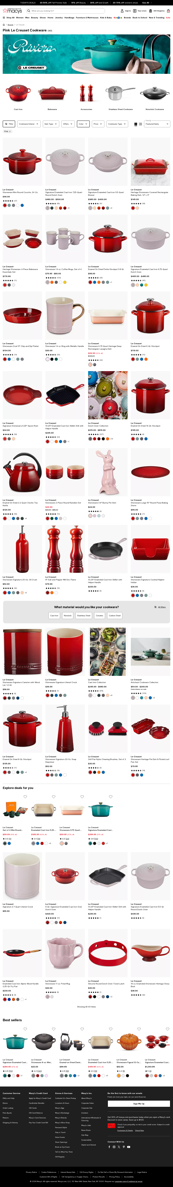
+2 (26, 593)
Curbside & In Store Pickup (65, 1098)
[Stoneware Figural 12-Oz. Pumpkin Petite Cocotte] (129, 1041)
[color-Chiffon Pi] (47, 359)
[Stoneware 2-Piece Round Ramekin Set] (65, 472)
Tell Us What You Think (64, 1152)
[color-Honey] (146, 285)
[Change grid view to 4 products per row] (135, 124)
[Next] (39, 162)
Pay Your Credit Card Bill (38, 1123)
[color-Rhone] (99, 438)
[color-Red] (103, 843)
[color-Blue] (99, 515)
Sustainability (86, 1140)
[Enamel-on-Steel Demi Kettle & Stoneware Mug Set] (72, 1041)
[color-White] (17, 205)
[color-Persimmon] (118, 1075)
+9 (111, 695)
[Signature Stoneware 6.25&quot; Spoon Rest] (22, 395)
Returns (6, 1118)
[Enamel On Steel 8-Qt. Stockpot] (22, 729)
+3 (111, 208)
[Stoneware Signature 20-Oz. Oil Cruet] (22, 549)
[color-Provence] (94, 515)
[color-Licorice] (103, 438)
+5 (68, 208)
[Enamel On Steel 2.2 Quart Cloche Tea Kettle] (22, 472)
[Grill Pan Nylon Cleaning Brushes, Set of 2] (108, 729)
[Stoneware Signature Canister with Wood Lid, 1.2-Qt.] (22, 652)
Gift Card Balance (36, 1113)
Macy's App (59, 1108)
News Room (86, 1130)
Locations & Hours (62, 1103)
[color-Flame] (60, 208)
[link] (22, 197)
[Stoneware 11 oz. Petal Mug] (65, 953)
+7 (107, 843)
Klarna (5, 1103)
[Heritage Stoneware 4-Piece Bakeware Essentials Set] (22, 239)
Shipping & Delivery (10, 1123)
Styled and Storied (88, 1145)
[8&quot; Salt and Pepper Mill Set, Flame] (65, 549)
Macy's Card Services (37, 1118)
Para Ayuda (7, 1113)
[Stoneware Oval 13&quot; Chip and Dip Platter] (22, 315)
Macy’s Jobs (86, 1125)
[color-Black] (52, 359)
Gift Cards (33, 1108)
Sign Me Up (138, 1103)
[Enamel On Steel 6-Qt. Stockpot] (150, 315)
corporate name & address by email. (129, 1181)
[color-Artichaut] (52, 208)
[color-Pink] (90, 515)
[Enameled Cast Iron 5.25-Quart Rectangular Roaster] (43, 809)
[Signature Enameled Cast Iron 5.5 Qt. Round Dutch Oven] (150, 876)
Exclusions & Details (125, 1130)
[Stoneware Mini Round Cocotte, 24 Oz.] (22, 162)
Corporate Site (86, 1108)
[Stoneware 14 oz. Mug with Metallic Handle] (65, 315)
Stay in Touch (60, 1132)
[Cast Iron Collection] (108, 652)
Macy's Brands (61, 1118)
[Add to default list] (25, 796)
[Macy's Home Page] (12, 11)
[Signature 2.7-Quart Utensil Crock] (22, 876)
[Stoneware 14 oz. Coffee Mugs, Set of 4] (65, 239)
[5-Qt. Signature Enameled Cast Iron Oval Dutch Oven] (65, 876)
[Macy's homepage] (4, 25)
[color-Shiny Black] (94, 772)
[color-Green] (56, 359)
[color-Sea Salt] (9, 205)
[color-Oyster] (13, 205)
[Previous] (6, 162)
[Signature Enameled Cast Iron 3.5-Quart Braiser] (108, 162)
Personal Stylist (61, 1127)
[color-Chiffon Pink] (46, 1075)
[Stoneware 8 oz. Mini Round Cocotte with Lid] (43, 1041)
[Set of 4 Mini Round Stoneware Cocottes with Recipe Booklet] (15, 809)
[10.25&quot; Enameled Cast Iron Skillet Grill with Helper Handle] (65, 395)
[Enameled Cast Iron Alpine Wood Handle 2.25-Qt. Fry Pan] (22, 953)
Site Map (84, 1135)
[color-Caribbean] (141, 697)
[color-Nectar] (64, 282)
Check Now (139, 1130)
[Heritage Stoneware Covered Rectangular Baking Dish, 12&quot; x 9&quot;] (150, 162)
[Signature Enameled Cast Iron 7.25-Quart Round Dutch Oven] (65, 162)
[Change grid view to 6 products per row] (140, 124)
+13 (111, 439)
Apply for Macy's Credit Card (40, 1098)
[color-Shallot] (47, 208)
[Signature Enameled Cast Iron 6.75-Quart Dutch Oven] (150, 239)
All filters (162, 607)
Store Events (60, 1137)
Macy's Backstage (62, 1113)
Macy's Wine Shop (62, 1123)
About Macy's (86, 1098)
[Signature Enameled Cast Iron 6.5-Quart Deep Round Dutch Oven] (100, 809)
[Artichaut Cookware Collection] (150, 652)
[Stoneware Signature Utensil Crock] (65, 652)
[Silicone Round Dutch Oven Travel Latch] (108, 953)
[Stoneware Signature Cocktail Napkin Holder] (150, 549)
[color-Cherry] (42, 843)
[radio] (5, 205)
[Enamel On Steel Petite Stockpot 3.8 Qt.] (108, 239)
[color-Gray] (94, 364)
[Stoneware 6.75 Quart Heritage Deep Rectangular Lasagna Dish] (108, 315)
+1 (111, 282)
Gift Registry (59, 1157)
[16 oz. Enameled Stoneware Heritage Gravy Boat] (150, 953)
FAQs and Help (8, 1098)
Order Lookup (8, 1108)
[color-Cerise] (4, 205)
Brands (10, 25)
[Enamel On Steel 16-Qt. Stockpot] (150, 395)
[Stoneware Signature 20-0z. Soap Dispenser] (65, 729)
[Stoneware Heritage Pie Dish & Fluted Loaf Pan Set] (150, 729)
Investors (84, 1113)
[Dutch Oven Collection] (108, 395)
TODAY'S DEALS (28, 3)
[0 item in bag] (168, 11)
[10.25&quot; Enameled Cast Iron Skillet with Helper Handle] (108, 549)
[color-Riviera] (141, 285)
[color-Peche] (56, 208)
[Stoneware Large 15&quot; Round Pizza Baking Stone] (150, 472)
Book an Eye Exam (62, 1147)
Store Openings (61, 1142)
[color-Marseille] (22, 205)
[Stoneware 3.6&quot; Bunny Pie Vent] (108, 472)
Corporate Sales (87, 1103)
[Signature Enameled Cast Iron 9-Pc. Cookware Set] (157, 1041)
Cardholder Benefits (36, 1103)
